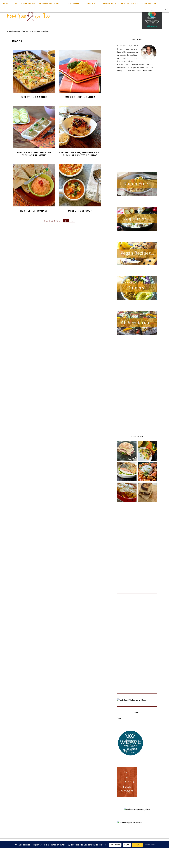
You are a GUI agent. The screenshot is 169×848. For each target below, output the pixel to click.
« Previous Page (50, 221)
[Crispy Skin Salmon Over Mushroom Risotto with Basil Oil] (127, 472)
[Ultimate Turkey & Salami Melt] (127, 451)
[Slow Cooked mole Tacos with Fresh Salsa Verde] (147, 451)
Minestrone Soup (80, 210)
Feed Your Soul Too (28, 20)
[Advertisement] (137, 121)
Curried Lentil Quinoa (80, 97)
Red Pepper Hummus (34, 210)
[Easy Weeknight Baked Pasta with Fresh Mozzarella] (127, 493)
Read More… (148, 70)
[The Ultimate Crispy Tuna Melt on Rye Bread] (147, 493)
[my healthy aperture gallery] (137, 809)
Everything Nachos (34, 97)
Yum (119, 718)
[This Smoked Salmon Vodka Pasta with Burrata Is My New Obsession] (147, 472)
